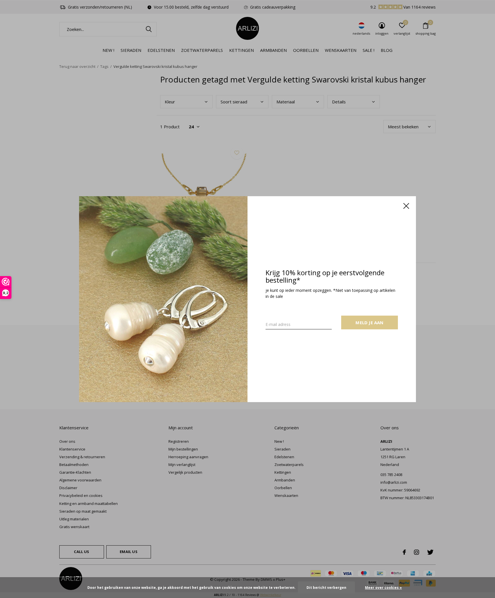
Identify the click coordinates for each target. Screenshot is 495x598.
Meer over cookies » (383, 587)
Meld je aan (369, 322)
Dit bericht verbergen (326, 587)
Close (406, 206)
